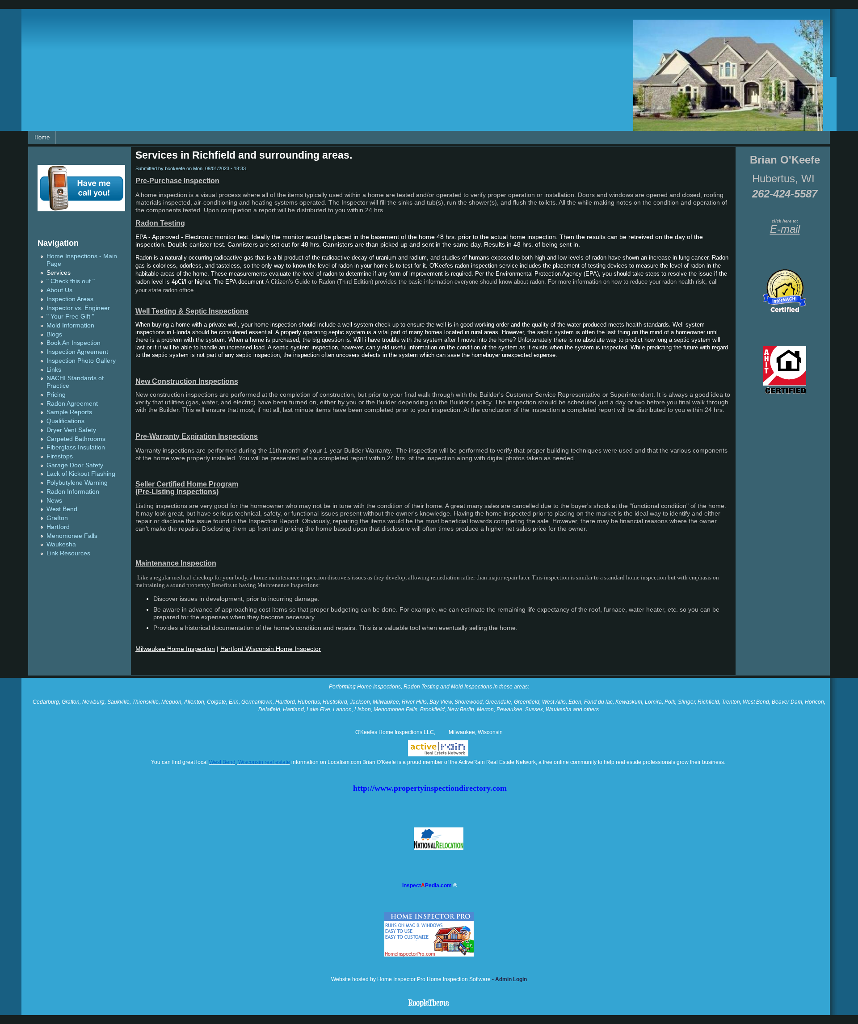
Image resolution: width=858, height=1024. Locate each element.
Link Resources (68, 553)
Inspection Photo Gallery (81, 360)
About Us (59, 290)
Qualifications (65, 421)
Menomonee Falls (71, 536)
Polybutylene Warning (77, 482)
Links (53, 369)
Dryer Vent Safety (71, 430)
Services (58, 272)
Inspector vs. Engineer (78, 308)
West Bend (61, 509)
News (54, 500)
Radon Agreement (72, 403)
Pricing (56, 394)
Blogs (54, 334)
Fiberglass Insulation (75, 447)
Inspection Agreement (77, 351)
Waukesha (61, 544)
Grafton (57, 518)
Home (42, 137)
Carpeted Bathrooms (75, 439)
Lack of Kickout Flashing (80, 473)
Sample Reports (69, 412)
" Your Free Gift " (70, 316)
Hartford (58, 527)
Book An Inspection (73, 343)
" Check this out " (70, 281)
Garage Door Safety (74, 465)
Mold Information (70, 325)
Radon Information (72, 491)
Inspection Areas (69, 299)
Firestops (59, 456)
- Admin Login (509, 979)
